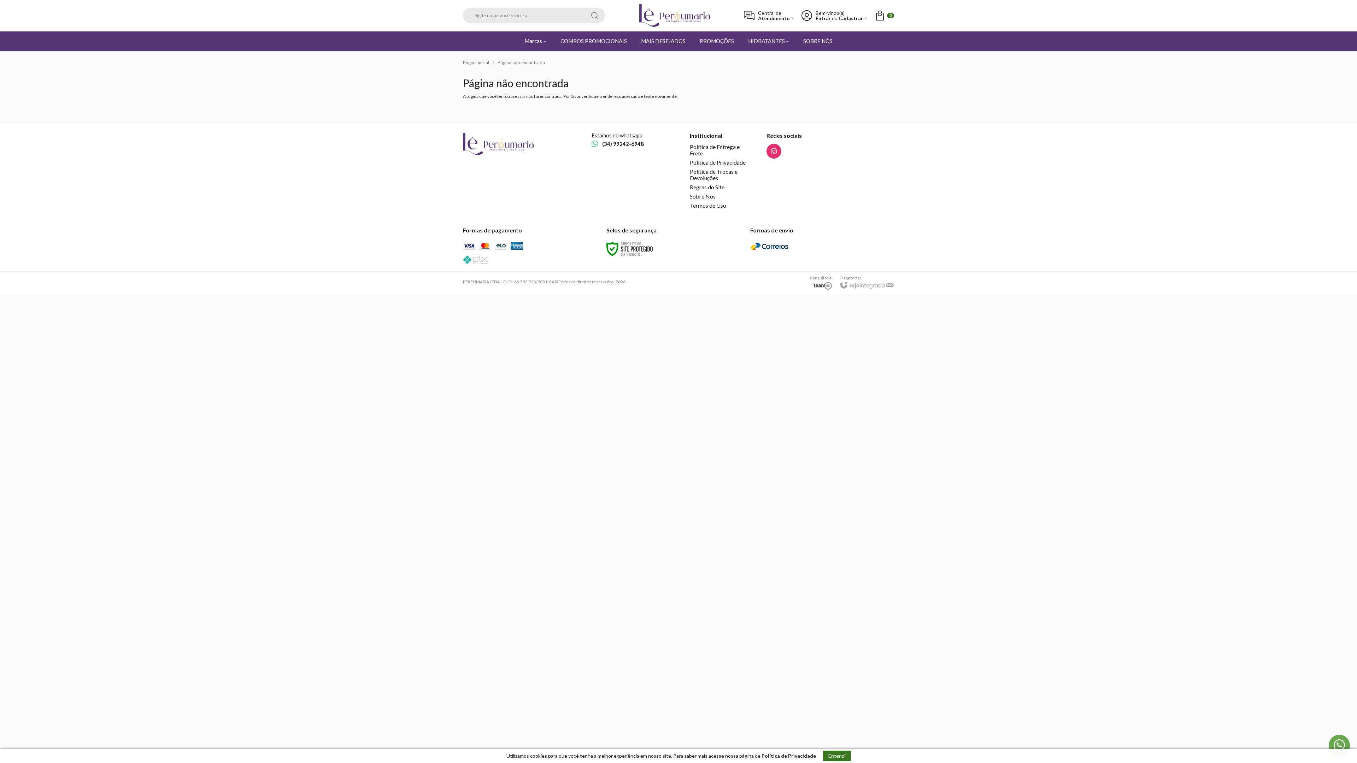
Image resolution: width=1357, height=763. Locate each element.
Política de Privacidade (718, 162)
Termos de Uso (708, 205)
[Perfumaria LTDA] (674, 15)
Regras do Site (707, 187)
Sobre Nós (703, 196)
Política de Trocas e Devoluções (714, 174)
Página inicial (476, 62)
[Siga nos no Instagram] (773, 151)
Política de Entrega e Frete (715, 149)
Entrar (823, 18)
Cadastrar (851, 18)
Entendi (837, 756)
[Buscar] (594, 15)
